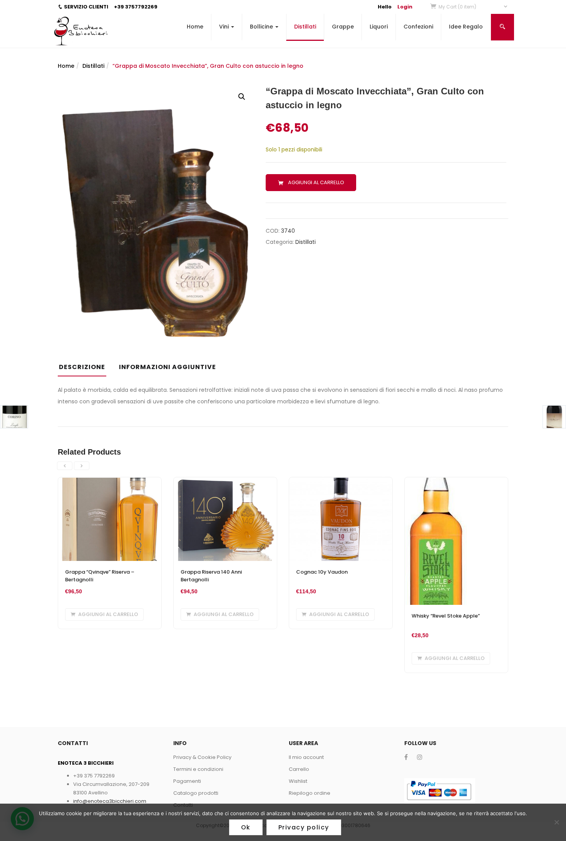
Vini (224, 26)
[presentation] (64, 466)
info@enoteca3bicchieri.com (109, 801)
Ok (246, 827)
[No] (556, 822)
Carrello (299, 769)
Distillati (305, 26)
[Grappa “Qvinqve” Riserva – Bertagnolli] (110, 482)
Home (195, 26)
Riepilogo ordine (309, 793)
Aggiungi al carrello (316, 182)
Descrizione (82, 367)
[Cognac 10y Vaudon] (341, 482)
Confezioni (418, 26)
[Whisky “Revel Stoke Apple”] (436, 482)
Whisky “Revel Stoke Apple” (446, 615)
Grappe (343, 26)
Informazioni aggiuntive (167, 367)
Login (404, 6)
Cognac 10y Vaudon (322, 572)
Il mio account (306, 757)
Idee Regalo (466, 26)
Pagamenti (187, 781)
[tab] (85, 369)
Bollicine (262, 26)
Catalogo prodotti (195, 793)
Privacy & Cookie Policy (202, 757)
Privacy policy (303, 827)
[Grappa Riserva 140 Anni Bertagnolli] (225, 482)
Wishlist (298, 781)
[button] (473, 6)
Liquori (379, 26)
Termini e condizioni (198, 769)
